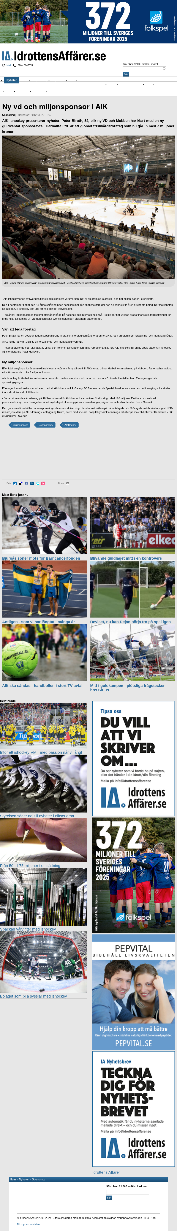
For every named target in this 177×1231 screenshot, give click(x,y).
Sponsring (23, 91)
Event (159, 84)
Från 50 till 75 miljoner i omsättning (30, 866)
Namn (10, 91)
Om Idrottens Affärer (94, 80)
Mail (8, 65)
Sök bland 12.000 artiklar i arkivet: (140, 64)
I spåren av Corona (131, 84)
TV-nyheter (39, 91)
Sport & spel (42, 80)
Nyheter (11, 80)
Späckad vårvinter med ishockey (28, 929)
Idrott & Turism (57, 91)
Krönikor (26, 80)
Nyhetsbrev (61, 80)
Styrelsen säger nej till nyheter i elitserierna (37, 816)
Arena (149, 84)
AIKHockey (70, 425)
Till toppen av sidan (28, 1224)
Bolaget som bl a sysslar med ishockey (33, 996)
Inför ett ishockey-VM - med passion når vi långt (41, 752)
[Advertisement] (21, 456)
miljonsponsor (20, 425)
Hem (13, 1179)
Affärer (112, 84)
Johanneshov (46, 425)
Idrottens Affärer (54, 56)
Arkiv (74, 80)
